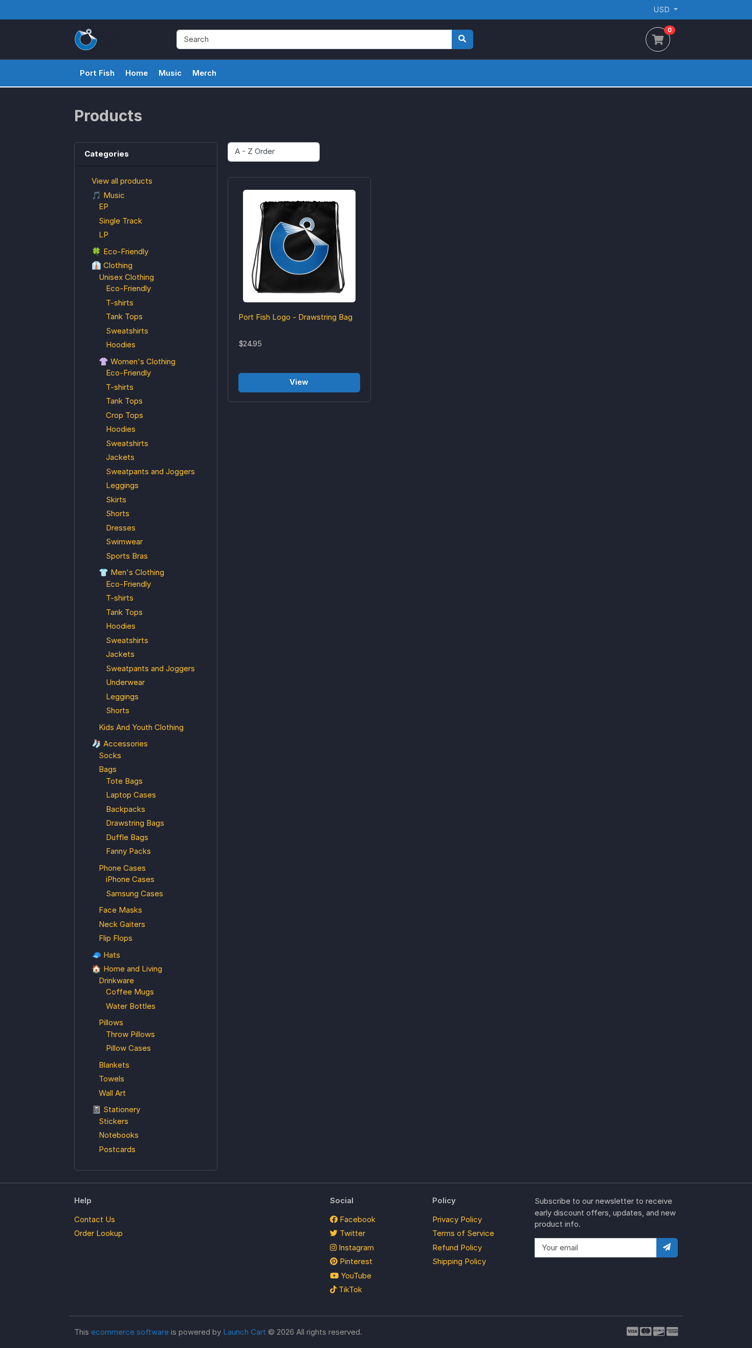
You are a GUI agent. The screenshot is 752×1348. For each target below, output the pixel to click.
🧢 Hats (106, 955)
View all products (122, 181)
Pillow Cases (128, 1048)
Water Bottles (131, 1006)
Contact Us (94, 1219)
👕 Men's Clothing (131, 572)
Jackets (120, 457)
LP (103, 234)
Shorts (117, 513)
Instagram (355, 1247)
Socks (110, 755)
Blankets (114, 1065)
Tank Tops (124, 316)
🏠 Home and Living (127, 969)
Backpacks (125, 809)
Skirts (116, 499)
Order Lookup (98, 1233)
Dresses (121, 528)
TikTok (349, 1289)
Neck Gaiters (122, 924)
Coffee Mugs (130, 992)
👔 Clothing (112, 265)
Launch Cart (244, 1332)
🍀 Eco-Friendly (120, 251)
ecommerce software (130, 1332)
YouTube (355, 1275)
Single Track (120, 221)
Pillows (111, 1022)
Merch (204, 73)
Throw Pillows (130, 1034)
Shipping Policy (459, 1261)
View (299, 382)
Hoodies (121, 344)
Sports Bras (127, 556)
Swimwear (124, 541)
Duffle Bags (127, 837)
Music (170, 73)
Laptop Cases (131, 795)
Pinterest (355, 1261)
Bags (108, 769)
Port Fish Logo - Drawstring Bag (295, 317)
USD (662, 9)
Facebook (356, 1219)
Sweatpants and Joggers (150, 471)
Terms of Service (463, 1233)
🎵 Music (108, 195)
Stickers (113, 1121)
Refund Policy (457, 1247)
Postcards (117, 1149)
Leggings (122, 485)
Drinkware (116, 980)
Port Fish (97, 73)
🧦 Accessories (120, 743)
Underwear (125, 682)
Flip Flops (115, 938)
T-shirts (120, 302)
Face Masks (120, 910)
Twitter (351, 1233)
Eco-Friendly (128, 288)
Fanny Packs (128, 851)
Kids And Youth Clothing (141, 727)
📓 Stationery (116, 1109)
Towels (111, 1079)
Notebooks (119, 1135)
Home (136, 73)
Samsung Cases (134, 893)
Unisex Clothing (126, 277)
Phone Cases (122, 868)
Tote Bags (124, 781)
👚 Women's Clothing (137, 361)
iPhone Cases (130, 879)
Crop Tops (124, 415)
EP (103, 206)
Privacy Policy (457, 1219)
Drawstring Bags (135, 823)
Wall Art (112, 1093)
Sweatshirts (127, 331)
